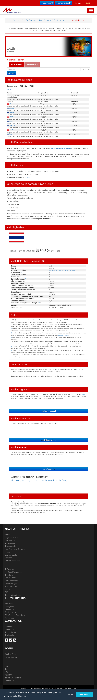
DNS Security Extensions (15, 615)
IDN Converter (10, 546)
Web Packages (11, 584)
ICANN (82, 394)
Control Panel (10, 654)
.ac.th (11, 108)
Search (12, 73)
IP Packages (10, 569)
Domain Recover (63, 335)
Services (8, 558)
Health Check (10, 578)
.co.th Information (48, 440)
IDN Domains (10, 543)
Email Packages (11, 587)
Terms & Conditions (13, 595)
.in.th (11, 117)
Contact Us (9, 629)
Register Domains (12, 538)
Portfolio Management (14, 572)
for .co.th (28, 178)
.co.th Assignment (48, 411)
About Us (9, 627)
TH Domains (59, 20)
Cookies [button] (22, 696)
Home (7, 535)
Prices (7, 552)
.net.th (12, 125)
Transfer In (9, 575)
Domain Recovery (12, 561)
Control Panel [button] (46, 3)
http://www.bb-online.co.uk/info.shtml (62, 270)
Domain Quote (11, 555)
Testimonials (10, 635)
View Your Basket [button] (62, 3)
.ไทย (10, 134)
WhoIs (7, 589)
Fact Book (9, 604)
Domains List (10, 540)
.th (10, 104)
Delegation (9, 607)
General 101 (10, 609)
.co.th (9, 90)
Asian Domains (45, 20)
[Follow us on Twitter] (11, 640)
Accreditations (11, 632)
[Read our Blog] (15, 640)
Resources (9, 618)
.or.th (11, 130)
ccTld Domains (30, 20)
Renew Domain (11, 657)
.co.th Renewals (48, 469)
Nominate (17, 20)
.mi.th (11, 121)
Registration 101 (11, 612)
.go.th (11, 112)
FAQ (6, 672)
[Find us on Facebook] (7, 640)
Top (6, 669)
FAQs (7, 592)
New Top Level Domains (15, 549)
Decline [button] (70, 695)
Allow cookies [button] (84, 695)
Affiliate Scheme (11, 581)
